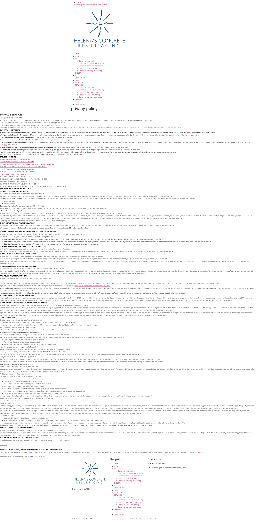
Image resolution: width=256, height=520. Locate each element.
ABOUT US (79, 56)
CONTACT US (80, 78)
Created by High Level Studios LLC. (142, 518)
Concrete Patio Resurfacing (89, 68)
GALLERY (78, 73)
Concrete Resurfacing (87, 61)
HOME (77, 54)
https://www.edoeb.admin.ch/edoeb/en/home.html (92, 286)
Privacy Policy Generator (37, 456)
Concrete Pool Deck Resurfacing (91, 63)
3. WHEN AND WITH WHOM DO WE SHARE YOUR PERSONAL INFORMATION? (27, 164)
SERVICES (79, 59)
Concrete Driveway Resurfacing (91, 66)
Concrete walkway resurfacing (90, 71)
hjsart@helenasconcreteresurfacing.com (170, 468)
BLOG (77, 75)
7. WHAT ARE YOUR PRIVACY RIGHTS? (13, 174)
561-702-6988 (161, 464)
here (200, 452)
